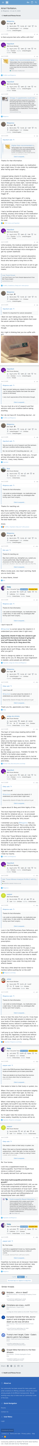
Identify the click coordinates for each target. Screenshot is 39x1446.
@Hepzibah (5, 629)
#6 (37, 305)
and (9, 75)
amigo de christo (13, 716)
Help (33, 1433)
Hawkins (10, 1359)
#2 (37, 56)
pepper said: (7, 1065)
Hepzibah (10, 44)
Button (8, 1339)
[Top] (2, 1436)
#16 (37, 905)
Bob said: (6, 550)
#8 (37, 437)
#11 (37, 600)
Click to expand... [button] (19, 156)
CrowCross (11, 1299)
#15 (37, 875)
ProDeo (10, 1343)
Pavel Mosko (10, 1354)
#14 (37, 782)
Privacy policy (26, 1433)
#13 (37, 729)
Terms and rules (15, 1433)
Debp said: (6, 686)
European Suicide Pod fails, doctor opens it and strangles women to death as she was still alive (21, 1319)
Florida (17, 986)
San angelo (22, 723)
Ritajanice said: (7, 385)
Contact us (4, 1412)
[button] (3, 2)
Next (20, 1277)
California (12, 594)
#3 (37, 94)
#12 (37, 682)
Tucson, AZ (13, 475)
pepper (9, 894)
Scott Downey (11, 1323)
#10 (37, 546)
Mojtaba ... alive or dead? (17, 1292)
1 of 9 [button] (14, 1277)
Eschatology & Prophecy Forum (27, 1294)
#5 (37, 242)
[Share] (34, 34)
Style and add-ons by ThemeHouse (16, 1444)
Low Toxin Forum (8, 275)
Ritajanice (6, 11)
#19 (37, 1137)
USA (11, 901)
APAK (9, 979)
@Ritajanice (23, 823)
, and (12, 223)
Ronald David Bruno (12, 1294)
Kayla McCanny (11, 1307)
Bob (8, 469)
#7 (37, 381)
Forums (3, 1408)
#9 (37, 481)
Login (3, 1421)
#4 (37, 136)
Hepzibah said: (7, 140)
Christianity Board (7, 1430)
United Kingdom (14, 28)
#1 (37, 34)
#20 (37, 1237)
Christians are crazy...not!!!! (18, 1305)
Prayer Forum (20, 1307)
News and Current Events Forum (25, 1323)
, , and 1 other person (16, 285)
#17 (37, 992)
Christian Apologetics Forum (22, 1354)
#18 (37, 1061)
